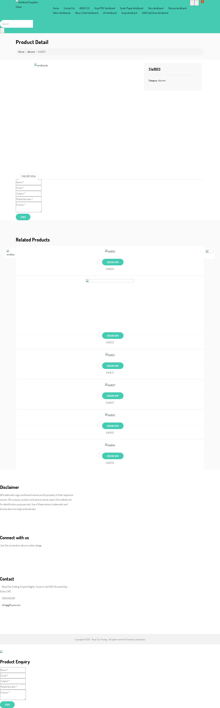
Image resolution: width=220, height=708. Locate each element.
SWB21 (110, 372)
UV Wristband (110, 13)
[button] (200, 3)
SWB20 (110, 342)
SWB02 (110, 432)
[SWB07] (110, 385)
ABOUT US (84, 8)
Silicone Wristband (177, 8)
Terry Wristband (155, 8)
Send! (23, 217)
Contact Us (69, 8)
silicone (31, 51)
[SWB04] (110, 445)
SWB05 (110, 269)
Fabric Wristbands (61, 13)
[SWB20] (110, 303)
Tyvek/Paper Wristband (131, 8)
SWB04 (110, 462)
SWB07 (110, 402)
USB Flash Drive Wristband (155, 13)
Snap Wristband (129, 13)
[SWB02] (110, 415)
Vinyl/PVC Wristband (104, 8)
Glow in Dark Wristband (86, 13)
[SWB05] (110, 251)
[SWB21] (110, 355)
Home (56, 8)
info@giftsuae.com (11, 605)
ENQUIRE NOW (29, 176)
